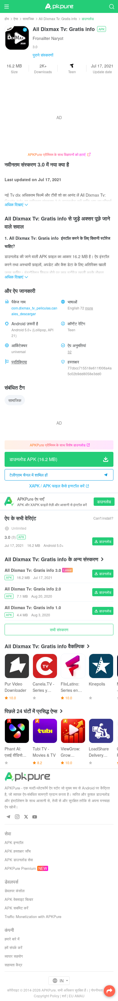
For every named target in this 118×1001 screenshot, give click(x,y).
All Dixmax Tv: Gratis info (58, 18)
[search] (111, 6)
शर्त (64, 995)
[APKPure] (59, 6)
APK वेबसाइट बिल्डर (19, 899)
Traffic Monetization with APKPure (33, 916)
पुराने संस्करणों (43, 55)
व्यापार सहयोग (14, 956)
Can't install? (103, 518)
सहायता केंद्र (13, 964)
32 (70, 351)
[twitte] (26, 817)
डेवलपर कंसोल (15, 890)
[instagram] (17, 817)
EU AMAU (76, 995)
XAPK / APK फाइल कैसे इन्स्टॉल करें (56, 486)
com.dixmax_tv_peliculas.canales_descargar (34, 310)
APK (102, 29)
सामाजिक (28, 18)
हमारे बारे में (12, 939)
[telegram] (8, 817)
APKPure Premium (20, 868)
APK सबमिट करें (16, 908)
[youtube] (34, 817)
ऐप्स (15, 18)
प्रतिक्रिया (19, 362)
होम (7, 18)
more (89, 308)
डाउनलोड (104, 501)
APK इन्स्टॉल (14, 842)
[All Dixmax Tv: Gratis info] (17, 37)
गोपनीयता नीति (100, 990)
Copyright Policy (46, 995)
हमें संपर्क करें (13, 947)
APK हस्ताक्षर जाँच (18, 851)
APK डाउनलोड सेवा (19, 859)
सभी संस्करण (59, 629)
